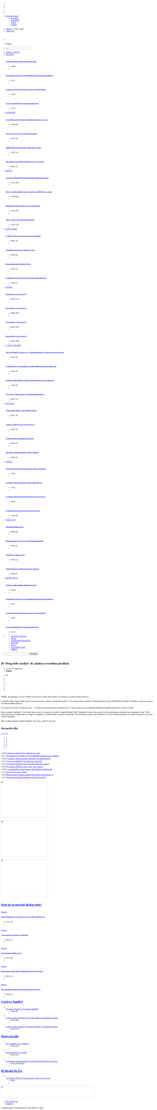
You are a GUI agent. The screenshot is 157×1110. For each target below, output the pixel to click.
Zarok (13, 645)
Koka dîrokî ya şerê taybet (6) (16, 308)
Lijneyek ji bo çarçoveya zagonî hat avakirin (21, 134)
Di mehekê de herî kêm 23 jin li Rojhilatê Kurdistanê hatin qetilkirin (29, 75)
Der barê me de (12, 1101)
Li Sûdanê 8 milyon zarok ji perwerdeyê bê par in (23, 511)
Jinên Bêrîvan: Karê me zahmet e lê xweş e (20, 250)
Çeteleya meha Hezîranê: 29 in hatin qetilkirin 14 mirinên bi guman (32, 1018)
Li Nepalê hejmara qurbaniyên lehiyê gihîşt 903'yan (24, 483)
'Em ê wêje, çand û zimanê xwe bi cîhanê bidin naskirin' (25, 394)
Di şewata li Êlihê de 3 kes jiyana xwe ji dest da (24, 767)
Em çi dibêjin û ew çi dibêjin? (17, 1044)
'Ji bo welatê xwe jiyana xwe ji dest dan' (14, 935)
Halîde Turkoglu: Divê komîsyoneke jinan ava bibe (23, 148)
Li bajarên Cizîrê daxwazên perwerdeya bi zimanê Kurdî (25, 89)
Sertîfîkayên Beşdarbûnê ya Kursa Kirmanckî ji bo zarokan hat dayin (30, 380)
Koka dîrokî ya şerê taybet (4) (16, 336)
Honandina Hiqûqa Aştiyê (15, 527)
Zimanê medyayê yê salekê (16, 1053)
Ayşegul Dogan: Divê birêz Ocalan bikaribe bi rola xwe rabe (26, 120)
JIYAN (13, 638)
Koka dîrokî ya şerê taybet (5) (16, 322)
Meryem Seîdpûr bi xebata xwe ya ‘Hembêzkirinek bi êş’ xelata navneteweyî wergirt (35, 352)
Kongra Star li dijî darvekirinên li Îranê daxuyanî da (26, 777)
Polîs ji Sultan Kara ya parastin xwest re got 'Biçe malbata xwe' (23, 917)
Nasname (9, 1104)
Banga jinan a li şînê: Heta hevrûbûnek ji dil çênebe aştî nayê (22, 971)
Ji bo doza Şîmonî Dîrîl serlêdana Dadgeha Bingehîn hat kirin (27, 178)
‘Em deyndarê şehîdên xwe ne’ (11, 953)
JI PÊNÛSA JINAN (19, 636)
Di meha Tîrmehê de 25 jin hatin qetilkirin (22, 1009)
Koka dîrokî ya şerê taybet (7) (16, 294)
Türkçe (13, 23)
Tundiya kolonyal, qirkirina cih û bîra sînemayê (22, 569)
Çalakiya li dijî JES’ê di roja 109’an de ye (20, 425)
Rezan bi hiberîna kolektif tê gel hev (18, 264)
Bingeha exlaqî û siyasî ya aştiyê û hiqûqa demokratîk (24, 541)
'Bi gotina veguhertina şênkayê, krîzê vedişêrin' (22, 452)
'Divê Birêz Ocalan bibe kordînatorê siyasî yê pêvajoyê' (25, 162)
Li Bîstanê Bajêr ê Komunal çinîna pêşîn (20, 438)
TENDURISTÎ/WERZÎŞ (20, 641)
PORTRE (14, 643)
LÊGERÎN (33, 654)
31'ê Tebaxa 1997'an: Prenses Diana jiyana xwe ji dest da (28, 1078)
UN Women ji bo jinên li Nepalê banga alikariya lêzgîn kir (26, 469)
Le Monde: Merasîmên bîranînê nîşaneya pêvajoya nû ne (25, 497)
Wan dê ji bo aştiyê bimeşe (16, 772)
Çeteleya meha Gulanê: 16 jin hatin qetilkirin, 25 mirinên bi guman (32, 1027)
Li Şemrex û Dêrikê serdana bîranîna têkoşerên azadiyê (27, 764)
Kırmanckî (15, 20)
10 (7, 675)
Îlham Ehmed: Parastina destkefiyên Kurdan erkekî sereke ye (29, 775)
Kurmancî (15, 18)
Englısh (14, 25)
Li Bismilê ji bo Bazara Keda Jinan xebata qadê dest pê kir (26, 278)
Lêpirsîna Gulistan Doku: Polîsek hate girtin (21, 61)
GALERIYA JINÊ (18, 647)
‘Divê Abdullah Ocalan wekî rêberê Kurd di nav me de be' (21, 989)
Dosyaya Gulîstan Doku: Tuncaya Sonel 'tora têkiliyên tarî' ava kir (29, 192)
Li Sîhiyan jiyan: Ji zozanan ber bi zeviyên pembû (23, 236)
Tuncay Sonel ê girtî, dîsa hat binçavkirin (20, 220)
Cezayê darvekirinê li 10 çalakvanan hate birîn (22, 103)
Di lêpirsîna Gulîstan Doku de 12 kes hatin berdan (23, 206)
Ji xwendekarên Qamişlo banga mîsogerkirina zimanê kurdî (29, 769)
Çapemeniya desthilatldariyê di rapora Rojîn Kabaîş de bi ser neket (31, 1061)
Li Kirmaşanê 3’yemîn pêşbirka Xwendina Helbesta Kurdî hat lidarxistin (31, 366)
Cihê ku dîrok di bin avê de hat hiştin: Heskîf (21, 410)
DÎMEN (14, 649)
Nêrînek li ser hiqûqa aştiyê (15, 555)
